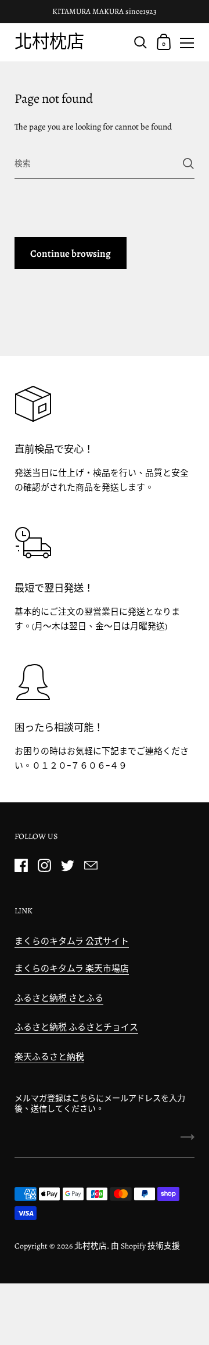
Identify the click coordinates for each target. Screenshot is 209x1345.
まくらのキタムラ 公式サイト (72, 941)
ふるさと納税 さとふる (59, 998)
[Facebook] (21, 865)
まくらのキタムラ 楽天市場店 (72, 968)
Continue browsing (70, 253)
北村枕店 (49, 41)
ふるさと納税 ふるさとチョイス (76, 1027)
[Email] (90, 865)
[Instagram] (44, 865)
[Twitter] (67, 865)
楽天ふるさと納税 (49, 1057)
